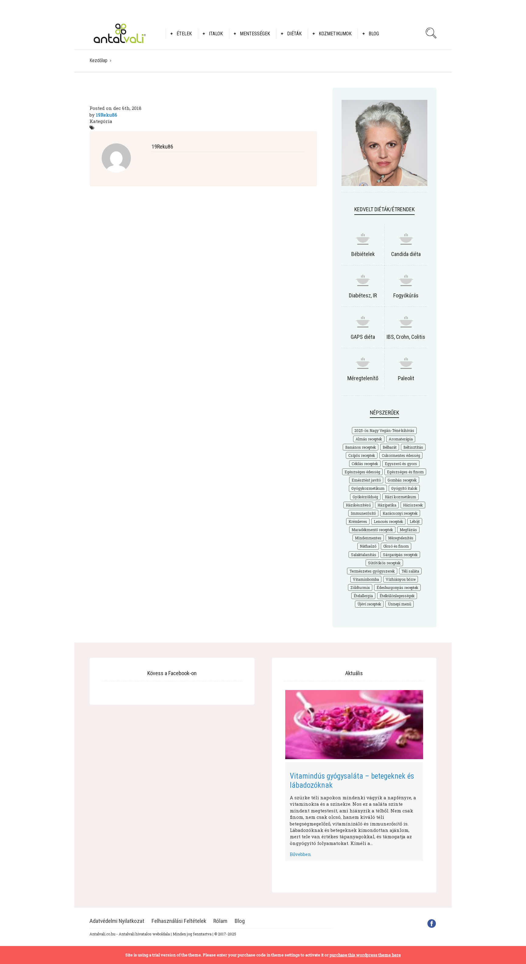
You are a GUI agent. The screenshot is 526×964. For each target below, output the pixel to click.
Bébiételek (363, 254)
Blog (374, 34)
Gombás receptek (402, 480)
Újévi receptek (369, 603)
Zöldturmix (360, 587)
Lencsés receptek (388, 521)
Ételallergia (363, 595)
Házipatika (386, 505)
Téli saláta (410, 571)
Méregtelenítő (362, 378)
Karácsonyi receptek (400, 513)
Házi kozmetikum (400, 496)
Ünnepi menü (399, 603)
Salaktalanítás (363, 554)
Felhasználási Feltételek (179, 920)
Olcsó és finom (396, 546)
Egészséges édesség (362, 471)
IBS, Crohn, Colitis (406, 337)
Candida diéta (406, 254)
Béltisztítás (413, 447)
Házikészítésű (358, 505)
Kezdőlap (98, 60)
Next (432, 774)
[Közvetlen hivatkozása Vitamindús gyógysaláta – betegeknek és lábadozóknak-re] (354, 724)
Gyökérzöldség (365, 496)
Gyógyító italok (404, 488)
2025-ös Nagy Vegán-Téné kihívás (384, 430)
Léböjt (415, 521)
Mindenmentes (368, 537)
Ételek (184, 34)
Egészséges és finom (405, 471)
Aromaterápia (401, 438)
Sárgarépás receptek (400, 554)
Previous (276, 774)
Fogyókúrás (406, 295)
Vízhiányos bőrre (401, 579)
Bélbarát (390, 447)
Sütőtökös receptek (384, 562)
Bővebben (300, 854)
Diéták (294, 34)
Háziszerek (413, 505)
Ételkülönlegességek (397, 595)
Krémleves (358, 521)
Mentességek (255, 34)
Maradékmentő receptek (372, 529)
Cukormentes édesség (401, 455)
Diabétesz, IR (363, 295)
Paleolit (406, 378)
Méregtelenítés (400, 537)
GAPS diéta (363, 337)
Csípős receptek (361, 455)
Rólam (220, 920)
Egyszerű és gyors (401, 463)
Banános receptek (360, 447)
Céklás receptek (365, 463)
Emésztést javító (366, 480)
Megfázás (408, 529)
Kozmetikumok (335, 34)
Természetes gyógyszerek (372, 571)
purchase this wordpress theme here (365, 955)
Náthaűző (368, 546)
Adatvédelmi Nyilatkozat (116, 920)
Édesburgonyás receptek (397, 587)
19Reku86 (106, 115)
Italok (216, 34)
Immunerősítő (363, 513)
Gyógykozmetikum (367, 488)
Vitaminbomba (366, 579)
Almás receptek (369, 438)
